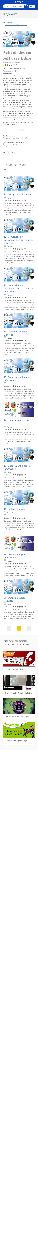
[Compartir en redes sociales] (13, 153)
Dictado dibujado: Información (15, 556)
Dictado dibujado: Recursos (15, 599)
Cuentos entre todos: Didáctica (17, 422)
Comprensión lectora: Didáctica (17, 333)
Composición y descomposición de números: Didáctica (19, 240)
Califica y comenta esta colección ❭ (14, 68)
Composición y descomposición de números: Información (19, 288)
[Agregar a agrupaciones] (9, 153)
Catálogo (8, 23)
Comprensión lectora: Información (17, 379)
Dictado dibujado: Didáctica (15, 511)
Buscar (26, 6)
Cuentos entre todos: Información (17, 467)
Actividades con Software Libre (16, 25)
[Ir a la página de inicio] (11, 14)
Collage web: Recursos (18, 194)
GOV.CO (19, 2)
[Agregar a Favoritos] (4, 153)
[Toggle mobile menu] (33, 14)
